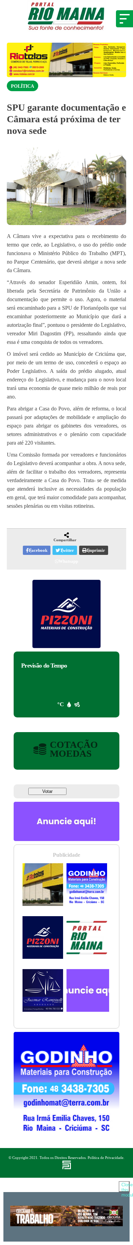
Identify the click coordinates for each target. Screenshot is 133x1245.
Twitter (67, 550)
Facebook (38, 550)
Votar (47, 791)
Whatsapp (68, 561)
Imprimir (96, 550)
